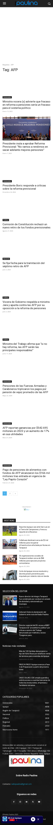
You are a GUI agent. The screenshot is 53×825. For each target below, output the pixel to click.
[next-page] (15, 493)
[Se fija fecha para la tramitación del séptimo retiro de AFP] (26, 248)
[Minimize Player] (38, 819)
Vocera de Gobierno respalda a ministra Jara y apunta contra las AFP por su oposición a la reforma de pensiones (26, 305)
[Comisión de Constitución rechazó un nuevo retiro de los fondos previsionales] (26, 209)
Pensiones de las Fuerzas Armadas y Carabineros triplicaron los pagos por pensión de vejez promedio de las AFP (25, 389)
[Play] (33, 819)
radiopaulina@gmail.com (21, 784)
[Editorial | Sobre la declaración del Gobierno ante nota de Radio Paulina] (10, 616)
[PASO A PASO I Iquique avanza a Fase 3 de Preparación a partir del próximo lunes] (10, 668)
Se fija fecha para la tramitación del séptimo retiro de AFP (24, 265)
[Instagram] (20, 801)
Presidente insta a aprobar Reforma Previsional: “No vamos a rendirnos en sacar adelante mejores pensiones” (25, 146)
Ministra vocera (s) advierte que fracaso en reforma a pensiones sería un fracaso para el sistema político (26, 104)
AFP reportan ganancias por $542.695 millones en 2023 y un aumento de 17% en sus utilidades (26, 431)
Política (5, 220)
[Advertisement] (26, 34)
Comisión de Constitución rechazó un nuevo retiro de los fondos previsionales (26, 226)
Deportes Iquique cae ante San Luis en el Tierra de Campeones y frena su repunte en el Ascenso (34, 529)
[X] (32, 801)
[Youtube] (39, 801)
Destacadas (7, 97)
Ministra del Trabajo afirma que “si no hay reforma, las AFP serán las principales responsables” (25, 347)
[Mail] (26, 801)
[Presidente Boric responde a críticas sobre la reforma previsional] (26, 170)
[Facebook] (13, 801)
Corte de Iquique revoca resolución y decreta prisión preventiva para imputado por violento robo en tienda (34, 573)
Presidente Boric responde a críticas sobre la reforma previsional (24, 187)
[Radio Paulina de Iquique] (26, 3)
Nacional (6, 259)
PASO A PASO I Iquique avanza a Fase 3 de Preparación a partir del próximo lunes (34, 666)
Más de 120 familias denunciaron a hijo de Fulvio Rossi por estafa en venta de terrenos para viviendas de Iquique (34, 653)
